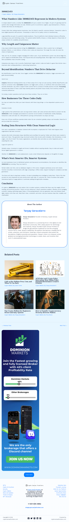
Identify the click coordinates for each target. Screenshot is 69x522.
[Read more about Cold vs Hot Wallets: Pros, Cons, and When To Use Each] (19, 270)
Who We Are (62, 496)
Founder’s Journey (61, 487)
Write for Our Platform (59, 489)
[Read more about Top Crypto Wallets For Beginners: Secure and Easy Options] (19, 299)
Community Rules (61, 493)
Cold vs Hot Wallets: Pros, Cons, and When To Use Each (18, 282)
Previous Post (6, 325)
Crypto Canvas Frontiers (34, 489)
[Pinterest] (40, 518)
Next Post (63, 325)
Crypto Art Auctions (8, 487)
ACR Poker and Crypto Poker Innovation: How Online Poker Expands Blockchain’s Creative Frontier (47, 281)
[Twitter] (31, 518)
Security (5, 489)
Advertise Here (62, 485)
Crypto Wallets (7, 14)
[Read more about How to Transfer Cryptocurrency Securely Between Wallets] (50, 299)
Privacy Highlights (61, 494)
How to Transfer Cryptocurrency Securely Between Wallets (48, 311)
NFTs (4, 485)
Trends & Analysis (8, 494)
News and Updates (8, 493)
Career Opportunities (60, 491)
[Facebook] (29, 518)
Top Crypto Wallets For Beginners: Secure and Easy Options (18, 311)
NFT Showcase (7, 496)
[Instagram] (34, 518)
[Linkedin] (37, 518)
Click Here (29, 475)
